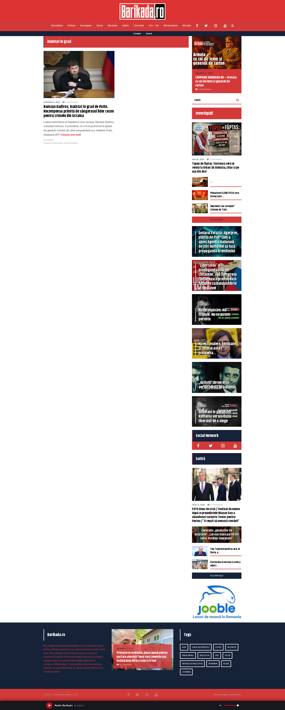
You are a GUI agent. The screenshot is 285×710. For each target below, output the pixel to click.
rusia (226, 664)
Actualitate (57, 25)
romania (212, 664)
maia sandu (188, 655)
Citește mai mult (70, 134)
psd (217, 655)
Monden (187, 25)
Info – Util (154, 25)
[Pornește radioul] (49, 705)
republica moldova (192, 664)
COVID (218, 647)
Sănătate (112, 25)
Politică (71, 25)
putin (60, 143)
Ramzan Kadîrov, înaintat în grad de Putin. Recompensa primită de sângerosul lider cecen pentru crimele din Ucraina (79, 111)
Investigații (86, 25)
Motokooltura (171, 25)
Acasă (149, 33)
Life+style (139, 25)
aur (184, 647)
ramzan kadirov (71, 143)
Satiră (125, 25)
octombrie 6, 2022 (52, 102)
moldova (204, 655)
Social (99, 25)
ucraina (186, 672)
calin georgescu (200, 647)
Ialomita (231, 647)
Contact (137, 33)
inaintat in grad (50, 143)
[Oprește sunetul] (220, 705)
